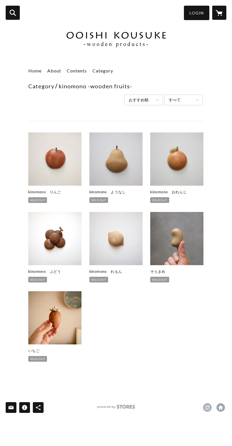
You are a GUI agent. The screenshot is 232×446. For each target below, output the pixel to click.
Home (35, 70)
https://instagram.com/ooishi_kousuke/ (207, 407)
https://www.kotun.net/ (220, 407)
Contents (77, 70)
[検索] (13, 13)
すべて (175, 99)
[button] (196, 13)
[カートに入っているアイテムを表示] (219, 13)
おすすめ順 (139, 99)
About (54, 70)
